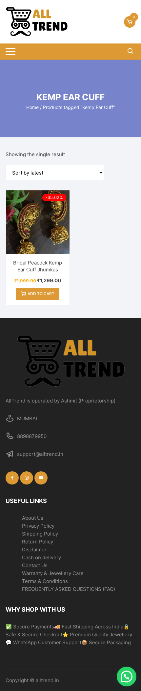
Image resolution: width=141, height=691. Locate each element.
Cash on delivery (41, 557)
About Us (32, 518)
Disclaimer (34, 549)
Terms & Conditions (45, 581)
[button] (126, 676)
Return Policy (37, 542)
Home (32, 107)
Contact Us (35, 565)
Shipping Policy (40, 534)
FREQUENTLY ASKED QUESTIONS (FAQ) (68, 589)
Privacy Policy (38, 526)
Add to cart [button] (41, 293)
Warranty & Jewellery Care (53, 573)
